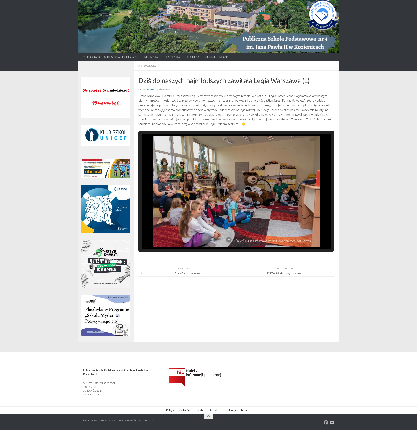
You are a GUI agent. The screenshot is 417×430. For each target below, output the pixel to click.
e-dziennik (193, 56)
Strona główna (91, 56)
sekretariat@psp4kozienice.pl (99, 382)
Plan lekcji (209, 56)
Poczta (200, 410)
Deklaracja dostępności (237, 410)
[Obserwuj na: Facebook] (326, 422)
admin (149, 89)
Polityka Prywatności (178, 410)
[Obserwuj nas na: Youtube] (331, 422)
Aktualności (147, 65)
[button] (229, 240)
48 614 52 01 (89, 386)
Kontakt (223, 56)
